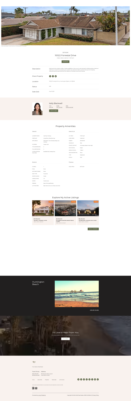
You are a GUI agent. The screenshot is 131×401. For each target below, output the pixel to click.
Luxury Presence (42, 395)
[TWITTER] (92, 379)
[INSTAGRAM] (89, 379)
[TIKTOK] (98, 379)
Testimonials (54, 379)
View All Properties (93, 228)
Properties (47, 379)
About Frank (40, 379)
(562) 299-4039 (35, 373)
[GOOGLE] (78, 379)
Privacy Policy (95, 395)
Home (33, 379)
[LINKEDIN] (84, 379)
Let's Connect (61, 379)
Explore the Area (94, 310)
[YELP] (81, 379)
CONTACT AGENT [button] (53, 110)
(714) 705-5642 (59, 107)
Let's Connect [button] (65, 338)
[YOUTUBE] (95, 379)
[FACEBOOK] (87, 379)
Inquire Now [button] (65, 61)
